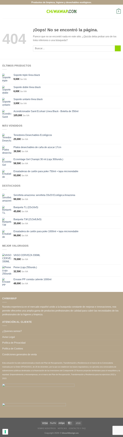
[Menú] (4, 11)
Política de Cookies (12, 348)
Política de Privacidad (14, 342)
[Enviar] (118, 48)
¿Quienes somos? (12, 331)
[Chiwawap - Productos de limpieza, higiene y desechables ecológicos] (61, 11)
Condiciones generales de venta (19, 354)
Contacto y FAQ (77, 428)
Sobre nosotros (47, 428)
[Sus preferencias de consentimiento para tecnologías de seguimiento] (5, 432)
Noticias (62, 428)
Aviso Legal (8, 337)
